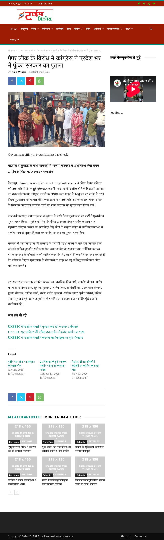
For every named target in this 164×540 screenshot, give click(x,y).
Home (13, 29)
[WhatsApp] (40, 81)
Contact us (140, 536)
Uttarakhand (26, 50)
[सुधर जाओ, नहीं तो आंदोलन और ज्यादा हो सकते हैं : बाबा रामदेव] (56, 434)
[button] (151, 29)
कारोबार (59, 29)
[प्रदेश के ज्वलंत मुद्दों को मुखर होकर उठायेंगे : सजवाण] (56, 466)
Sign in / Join (45, 3)
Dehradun (42, 50)
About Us (126, 536)
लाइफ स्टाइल (113, 29)
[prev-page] (10, 492)
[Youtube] (154, 3)
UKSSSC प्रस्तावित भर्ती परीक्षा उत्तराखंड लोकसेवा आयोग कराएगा (46, 332)
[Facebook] (139, 3)
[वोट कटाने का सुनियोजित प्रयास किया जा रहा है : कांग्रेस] (90, 466)
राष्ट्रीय (24, 29)
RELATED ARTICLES (24, 417)
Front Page (48, 442)
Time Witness (19, 71)
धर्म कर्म (97, 29)
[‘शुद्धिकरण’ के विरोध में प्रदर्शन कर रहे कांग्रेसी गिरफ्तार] (22, 434)
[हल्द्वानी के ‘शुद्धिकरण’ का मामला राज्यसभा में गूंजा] (90, 434)
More (13, 39)
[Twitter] (149, 3)
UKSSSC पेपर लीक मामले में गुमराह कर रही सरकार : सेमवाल (43, 326)
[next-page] (16, 492)
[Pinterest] (30, 81)
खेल (69, 29)
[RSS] (144, 3)
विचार (77, 29)
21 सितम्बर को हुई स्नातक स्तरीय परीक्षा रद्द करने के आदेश (53, 365)
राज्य (33, 29)
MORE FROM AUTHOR (62, 417)
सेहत (88, 29)
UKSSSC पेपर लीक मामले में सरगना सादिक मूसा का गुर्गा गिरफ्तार (45, 337)
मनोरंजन (46, 29)
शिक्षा (128, 29)
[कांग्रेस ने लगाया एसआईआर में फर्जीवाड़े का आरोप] (22, 466)
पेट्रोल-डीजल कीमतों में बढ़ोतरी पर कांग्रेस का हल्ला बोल (85, 365)
